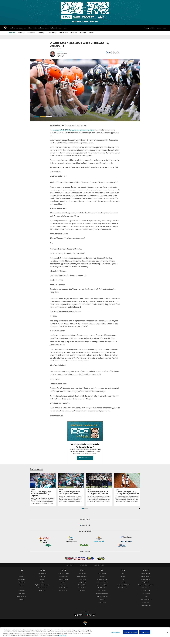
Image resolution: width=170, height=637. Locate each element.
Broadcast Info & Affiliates (123, 584)
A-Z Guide (63, 582)
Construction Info (63, 576)
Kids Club (102, 599)
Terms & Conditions (146, 605)
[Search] (144, 28)
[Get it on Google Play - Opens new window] (90, 616)
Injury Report (21, 579)
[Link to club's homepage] (5, 28)
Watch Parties (42, 590)
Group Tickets (82, 582)
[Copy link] (118, 52)
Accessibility (63, 584)
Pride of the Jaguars (21, 596)
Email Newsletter (146, 593)
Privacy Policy (145, 602)
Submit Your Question (85, 457)
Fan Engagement (102, 573)
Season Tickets (82, 579)
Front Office (21, 590)
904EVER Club (102, 602)
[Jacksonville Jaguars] (85, 623)
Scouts (21, 587)
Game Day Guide (42, 573)
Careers (146, 596)
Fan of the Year (102, 590)
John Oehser (60, 52)
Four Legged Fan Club (102, 596)
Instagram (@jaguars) (146, 579)
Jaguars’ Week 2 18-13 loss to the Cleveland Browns (73, 130)
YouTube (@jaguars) (145, 576)
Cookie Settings (115, 632)
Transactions (21, 576)
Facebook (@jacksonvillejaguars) (145, 584)
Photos (123, 576)
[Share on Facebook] (107, 53)
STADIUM (63, 570)
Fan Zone (102, 576)
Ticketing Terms (82, 587)
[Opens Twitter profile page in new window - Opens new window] (60, 56)
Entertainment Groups (102, 579)
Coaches (21, 584)
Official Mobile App (145, 573)
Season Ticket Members (102, 593)
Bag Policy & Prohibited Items (42, 584)
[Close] (167, 632)
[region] (85, 632)
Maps (42, 582)
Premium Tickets (82, 584)
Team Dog (21, 599)
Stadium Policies (63, 590)
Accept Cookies (145, 632)
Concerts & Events (63, 579)
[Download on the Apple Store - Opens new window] (78, 615)
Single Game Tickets (82, 576)
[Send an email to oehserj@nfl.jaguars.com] (63, 56)
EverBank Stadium (63, 587)
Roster (21, 573)
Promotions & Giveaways (102, 582)
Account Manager (82, 573)
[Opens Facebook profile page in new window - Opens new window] (58, 56)
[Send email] (114, 53)
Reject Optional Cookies (130, 632)
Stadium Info (42, 576)
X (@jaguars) (146, 582)
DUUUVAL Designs (102, 587)
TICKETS (82, 570)
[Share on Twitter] (110, 53)
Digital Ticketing (82, 590)
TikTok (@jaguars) (146, 587)
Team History (21, 593)
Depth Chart (21, 582)
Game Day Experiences (102, 584)
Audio (123, 582)
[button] (82, 508)
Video (123, 579)
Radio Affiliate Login (123, 587)
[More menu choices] (68, 28)
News (123, 573)
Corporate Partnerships (145, 599)
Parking (42, 579)
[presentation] (139, 509)
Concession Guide (42, 587)
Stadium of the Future (63, 573)
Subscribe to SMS (145, 590)
